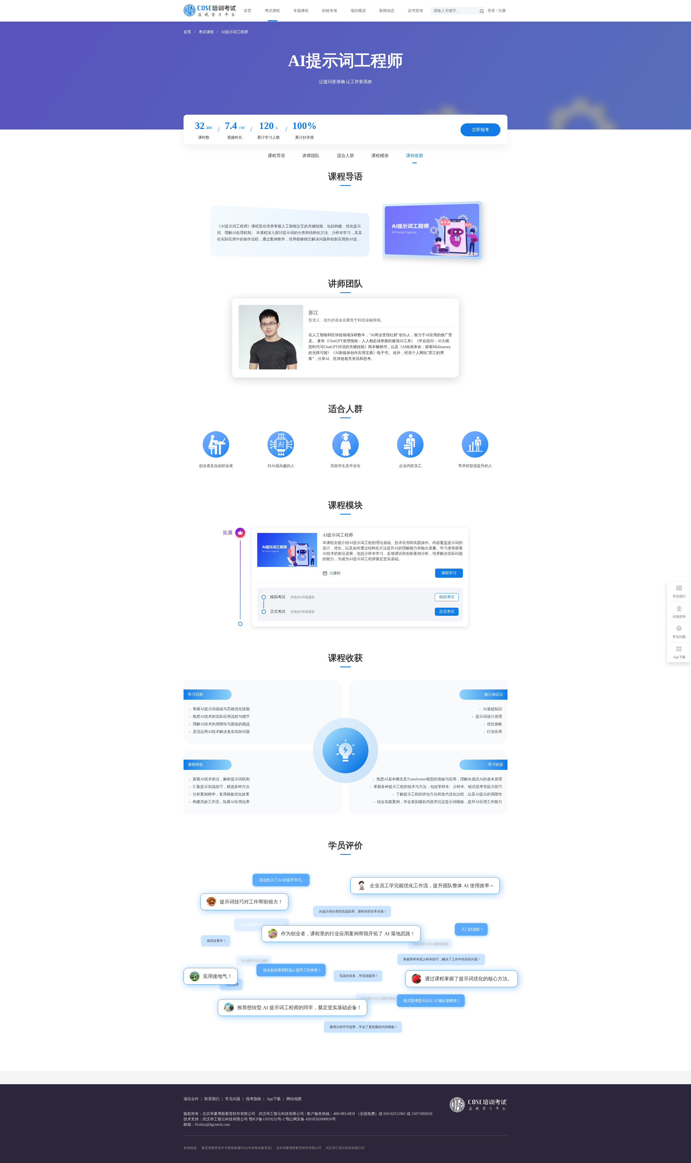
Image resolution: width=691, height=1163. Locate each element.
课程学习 (448, 573)
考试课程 (272, 11)
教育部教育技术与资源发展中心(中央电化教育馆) (237, 1148)
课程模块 (380, 155)
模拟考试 (446, 597)
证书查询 (415, 11)
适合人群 (345, 155)
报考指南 (253, 1099)
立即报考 (480, 129)
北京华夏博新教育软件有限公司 (298, 1148)
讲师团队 (311, 155)
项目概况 (358, 11)
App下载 (274, 1099)
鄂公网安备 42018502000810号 (311, 1119)
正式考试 (446, 612)
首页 (247, 11)
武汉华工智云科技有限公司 (345, 1148)
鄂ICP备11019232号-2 (266, 1119)
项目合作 (191, 1099)
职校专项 (329, 11)
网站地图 (294, 1099)
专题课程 (301, 11)
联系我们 (211, 1099)
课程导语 (276, 155)
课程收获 (414, 155)
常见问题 (232, 1099)
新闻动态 (386, 11)
